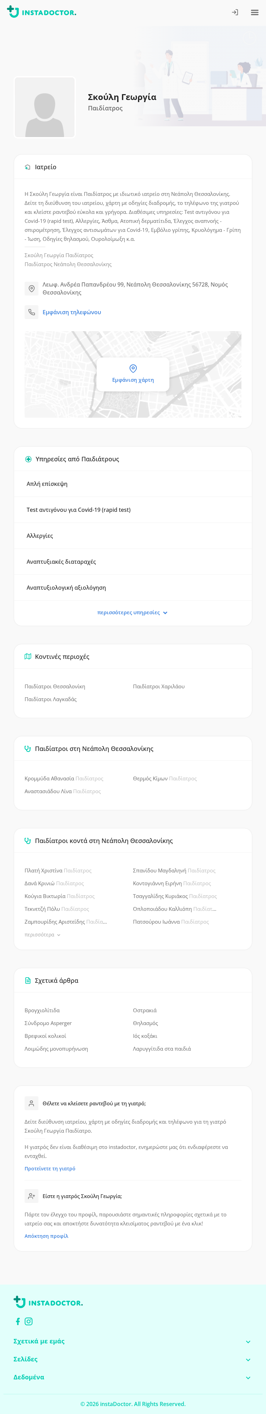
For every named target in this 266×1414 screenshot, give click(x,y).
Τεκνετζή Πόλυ (57, 908)
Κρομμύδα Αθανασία (64, 778)
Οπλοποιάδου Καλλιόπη (175, 908)
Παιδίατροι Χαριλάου (159, 686)
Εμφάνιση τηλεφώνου (72, 312)
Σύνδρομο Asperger (48, 1022)
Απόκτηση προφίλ (46, 1236)
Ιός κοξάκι (145, 1035)
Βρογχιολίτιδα (42, 1010)
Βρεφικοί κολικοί (45, 1035)
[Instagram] (28, 1321)
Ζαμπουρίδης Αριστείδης (67, 921)
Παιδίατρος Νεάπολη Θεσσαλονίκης (68, 264)
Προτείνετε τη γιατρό (50, 1168)
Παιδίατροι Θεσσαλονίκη (55, 686)
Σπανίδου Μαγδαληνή (174, 870)
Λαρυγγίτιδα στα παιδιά (162, 1048)
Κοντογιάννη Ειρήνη (172, 883)
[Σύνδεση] (235, 13)
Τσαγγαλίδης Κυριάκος (175, 895)
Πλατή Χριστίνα (58, 870)
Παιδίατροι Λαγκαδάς (51, 699)
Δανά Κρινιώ (54, 883)
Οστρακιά (145, 1010)
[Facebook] (18, 1321)
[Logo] (41, 12)
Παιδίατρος (79, 255)
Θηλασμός (145, 1022)
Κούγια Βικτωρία (60, 895)
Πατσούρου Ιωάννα (171, 921)
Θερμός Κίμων (165, 778)
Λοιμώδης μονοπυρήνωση (56, 1048)
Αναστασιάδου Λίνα (63, 791)
